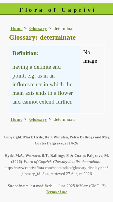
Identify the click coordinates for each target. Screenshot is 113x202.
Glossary (38, 28)
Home (17, 28)
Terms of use (56, 192)
